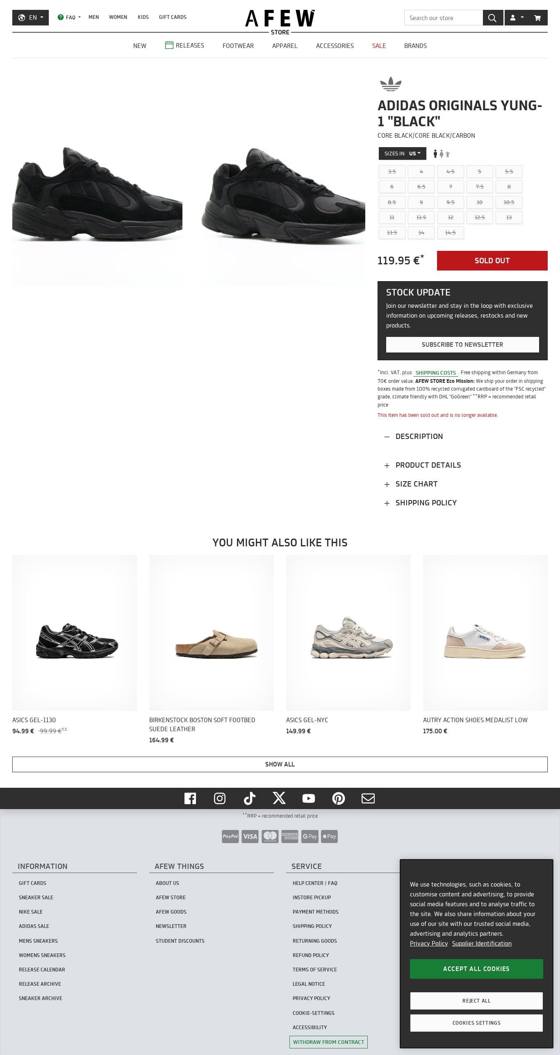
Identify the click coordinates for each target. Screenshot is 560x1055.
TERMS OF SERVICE (315, 969)
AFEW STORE (280, 18)
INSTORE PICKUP (312, 897)
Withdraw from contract (328, 1042)
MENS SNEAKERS (38, 941)
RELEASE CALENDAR (42, 969)
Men (94, 17)
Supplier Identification (482, 943)
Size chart (416, 484)
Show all (280, 764)
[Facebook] (191, 798)
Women (118, 17)
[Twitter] (280, 798)
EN (33, 17)
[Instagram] (220, 798)
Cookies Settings (477, 1023)
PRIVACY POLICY (311, 998)
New (139, 46)
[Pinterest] (339, 798)
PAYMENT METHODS (316, 912)
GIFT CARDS (173, 17)
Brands (415, 46)
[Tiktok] (250, 798)
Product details (427, 465)
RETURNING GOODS (315, 941)
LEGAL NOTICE (309, 984)
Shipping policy (425, 502)
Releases (190, 45)
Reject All (476, 1001)
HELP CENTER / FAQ (315, 883)
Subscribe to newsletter (462, 344)
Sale (379, 46)
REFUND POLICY (311, 955)
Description (418, 436)
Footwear (238, 46)
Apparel (285, 46)
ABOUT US (167, 883)
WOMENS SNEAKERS (42, 955)
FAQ (71, 17)
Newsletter (171, 926)
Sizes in (400, 153)
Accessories (335, 46)
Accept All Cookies (476, 969)
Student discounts (180, 941)
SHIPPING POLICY (312, 926)
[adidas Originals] (391, 84)
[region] (476, 953)
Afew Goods (171, 912)
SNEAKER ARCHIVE (40, 998)
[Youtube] (309, 798)
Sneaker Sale (36, 897)
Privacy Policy (429, 943)
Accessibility (310, 1027)
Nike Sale (31, 912)
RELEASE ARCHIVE (40, 984)
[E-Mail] (369, 798)
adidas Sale (34, 926)
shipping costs (436, 372)
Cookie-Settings (314, 1013)
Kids (143, 17)
